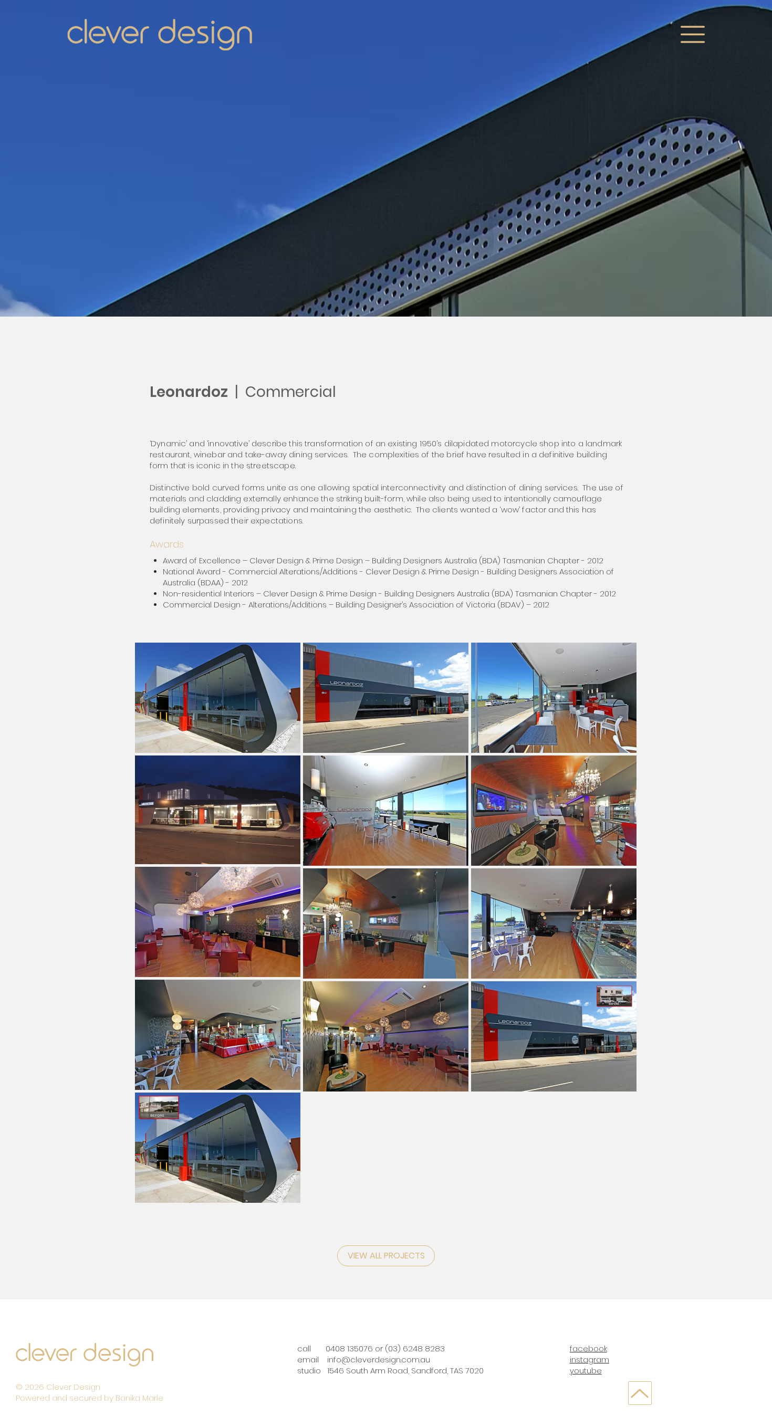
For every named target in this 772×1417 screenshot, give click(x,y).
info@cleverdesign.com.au (378, 1359)
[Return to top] (640, 1393)
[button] (693, 34)
